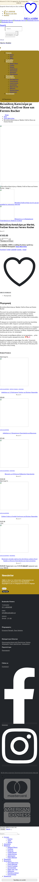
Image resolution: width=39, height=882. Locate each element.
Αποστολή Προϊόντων (18, 642)
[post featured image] (14, 385)
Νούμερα (12, 67)
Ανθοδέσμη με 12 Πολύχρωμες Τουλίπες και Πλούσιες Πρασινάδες (19, 392)
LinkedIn (13, 249)
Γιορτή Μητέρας (14, 81)
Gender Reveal (13, 69)
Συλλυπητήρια (12, 874)
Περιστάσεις (10, 77)
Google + (19, 249)
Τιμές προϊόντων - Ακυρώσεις (19, 644)
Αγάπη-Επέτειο (13, 70)
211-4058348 (7, 607)
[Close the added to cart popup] (11, 829)
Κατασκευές (10, 94)
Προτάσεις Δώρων (14, 90)
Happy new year (14, 86)
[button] (3, 25)
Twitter (8, 249)
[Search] (17, 33)
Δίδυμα (10, 842)
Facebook (3, 249)
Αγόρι (11, 56)
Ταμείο (8, 829)
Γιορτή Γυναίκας (14, 83)
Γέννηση (9, 53)
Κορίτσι (12, 54)
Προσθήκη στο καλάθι (7, 241)
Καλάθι (3, 829)
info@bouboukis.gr (9, 613)
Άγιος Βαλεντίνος (14, 79)
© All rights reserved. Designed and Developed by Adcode (19, 773)
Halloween (12, 88)
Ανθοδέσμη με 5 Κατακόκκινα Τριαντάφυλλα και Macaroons (19, 433)
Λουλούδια (21, 389)
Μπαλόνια (9, 62)
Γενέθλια (12, 65)
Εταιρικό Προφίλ (8, 630)
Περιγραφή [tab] (7, 295)
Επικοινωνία (6, 642)
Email (24, 249)
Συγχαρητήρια (13, 84)
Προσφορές (12, 555)
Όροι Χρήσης (18, 630)
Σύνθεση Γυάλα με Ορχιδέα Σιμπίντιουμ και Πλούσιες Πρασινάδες (19, 516)
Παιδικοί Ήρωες (14, 63)
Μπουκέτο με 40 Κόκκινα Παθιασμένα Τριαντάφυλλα (19, 474)
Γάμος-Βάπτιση (12, 857)
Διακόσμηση (13, 72)
